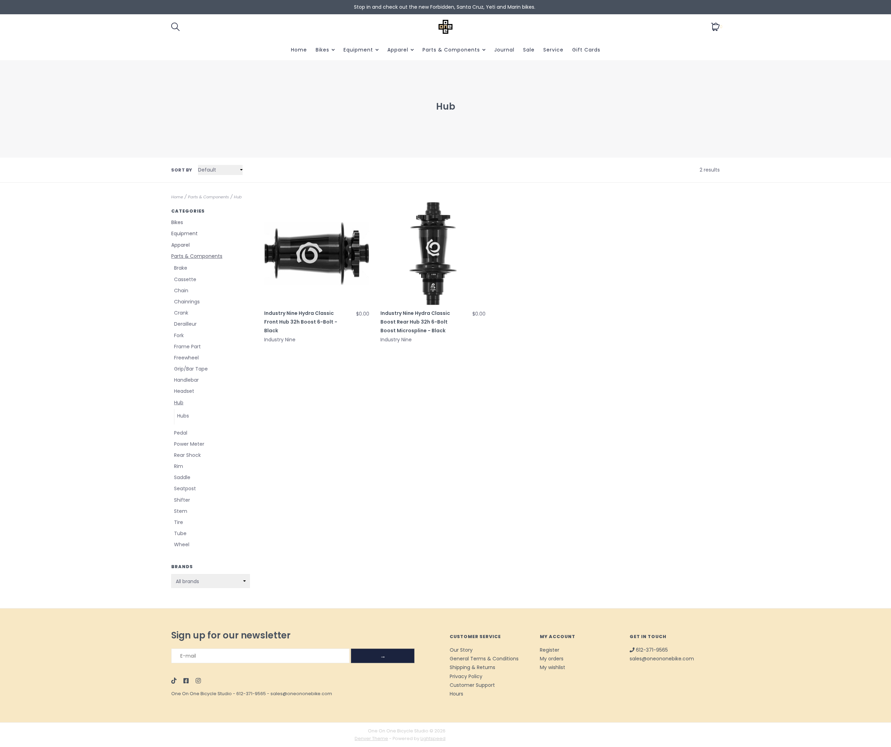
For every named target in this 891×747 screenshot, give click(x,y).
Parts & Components (451, 49)
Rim (178, 466)
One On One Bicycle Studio (201, 694)
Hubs (183, 415)
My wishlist (552, 667)
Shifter (182, 499)
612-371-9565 (251, 694)
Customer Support (472, 685)
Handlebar (186, 379)
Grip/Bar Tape (191, 368)
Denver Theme (371, 738)
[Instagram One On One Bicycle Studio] (198, 681)
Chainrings (187, 301)
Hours (456, 693)
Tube (180, 533)
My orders (551, 658)
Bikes (322, 49)
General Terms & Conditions (484, 658)
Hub (238, 197)
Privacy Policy (466, 676)
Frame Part (187, 346)
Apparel (397, 49)
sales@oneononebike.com (301, 694)
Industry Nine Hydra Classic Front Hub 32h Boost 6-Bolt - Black (300, 322)
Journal (504, 49)
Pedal (180, 432)
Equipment (358, 49)
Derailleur (185, 323)
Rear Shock (187, 455)
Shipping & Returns (472, 667)
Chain (181, 290)
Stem (180, 511)
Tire (178, 522)
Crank (181, 312)
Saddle (182, 477)
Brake (180, 267)
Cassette (185, 279)
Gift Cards (586, 49)
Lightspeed (433, 738)
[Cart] (715, 26)
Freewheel (186, 357)
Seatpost (185, 488)
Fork (179, 335)
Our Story (461, 649)
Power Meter (189, 443)
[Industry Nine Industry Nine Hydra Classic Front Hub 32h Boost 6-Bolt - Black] (316, 253)
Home (299, 49)
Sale (529, 49)
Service (553, 49)
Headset (184, 391)
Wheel (181, 544)
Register (549, 649)
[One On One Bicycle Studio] (445, 27)
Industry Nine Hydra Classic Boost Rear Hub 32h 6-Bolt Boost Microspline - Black (415, 322)
